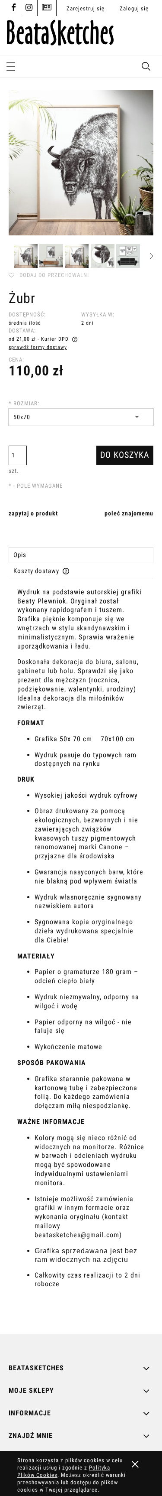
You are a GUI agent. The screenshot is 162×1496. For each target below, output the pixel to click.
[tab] (81, 555)
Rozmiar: (24, 403)
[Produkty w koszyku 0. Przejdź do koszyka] (146, 36)
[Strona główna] (60, 31)
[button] (11, 65)
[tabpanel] (81, 954)
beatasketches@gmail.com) (78, 1235)
